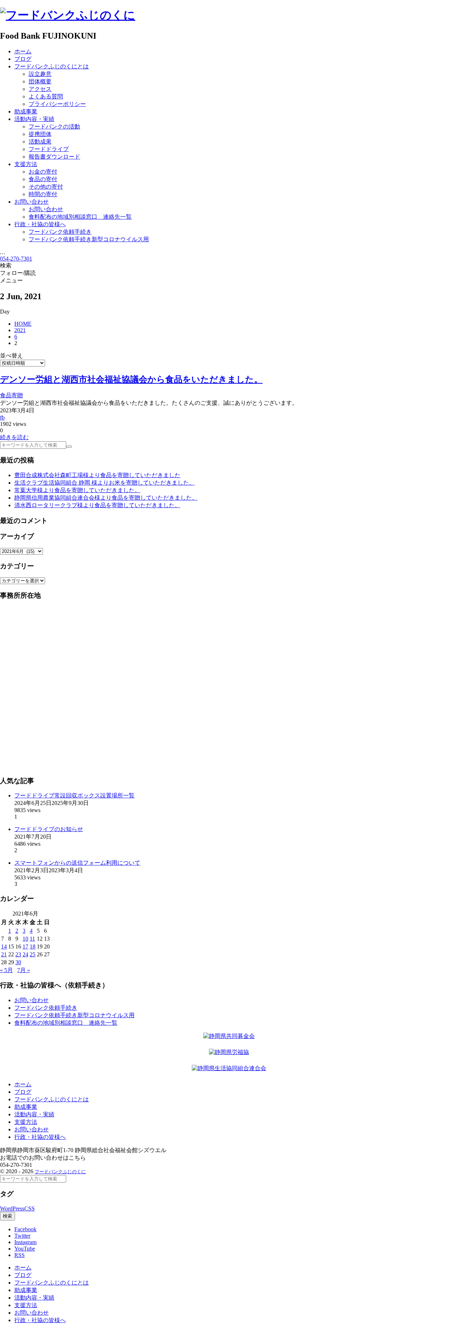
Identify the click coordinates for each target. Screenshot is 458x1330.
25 (32, 954)
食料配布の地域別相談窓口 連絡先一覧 (65, 1023)
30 (18, 962)
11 (32, 939)
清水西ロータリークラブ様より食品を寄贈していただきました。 (97, 505)
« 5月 (6, 970)
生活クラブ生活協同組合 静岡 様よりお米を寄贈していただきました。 (104, 483)
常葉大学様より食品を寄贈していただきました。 (77, 490)
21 (4, 954)
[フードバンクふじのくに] (67, 15)
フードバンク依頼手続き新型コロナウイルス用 (74, 1015)
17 (25, 946)
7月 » (23, 970)
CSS (29, 1208)
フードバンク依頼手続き (45, 1008)
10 (25, 939)
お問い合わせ (31, 1000)
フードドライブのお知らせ (48, 829)
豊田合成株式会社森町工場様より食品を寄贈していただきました (97, 475)
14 (4, 946)
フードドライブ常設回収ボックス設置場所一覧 (74, 795)
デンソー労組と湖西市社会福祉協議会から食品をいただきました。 (131, 379)
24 (25, 954)
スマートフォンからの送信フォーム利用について (77, 863)
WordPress (12, 1208)
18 (32, 946)
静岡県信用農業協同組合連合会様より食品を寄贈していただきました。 (106, 498)
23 (18, 954)
